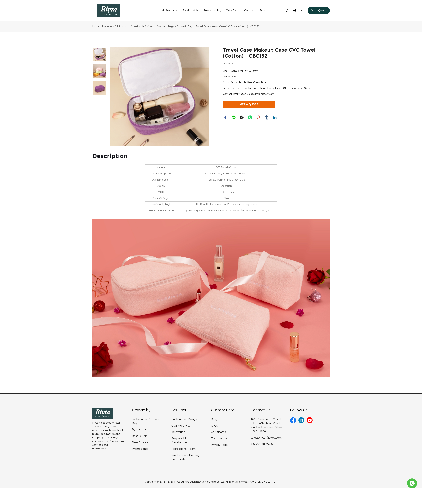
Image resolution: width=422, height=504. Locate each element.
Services (178, 410)
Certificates (218, 432)
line (233, 117)
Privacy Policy (219, 445)
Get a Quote (319, 10)
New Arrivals (140, 442)
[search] (287, 11)
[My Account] (301, 10)
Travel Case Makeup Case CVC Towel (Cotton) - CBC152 (228, 26)
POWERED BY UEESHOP (263, 481)
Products (107, 26)
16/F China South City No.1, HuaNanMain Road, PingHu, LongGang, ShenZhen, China (266, 425)
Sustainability (212, 10)
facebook (225, 117)
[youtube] (310, 420)
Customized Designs (184, 419)
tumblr (266, 117)
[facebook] (293, 420)
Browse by (141, 410)
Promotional (140, 449)
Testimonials (219, 438)
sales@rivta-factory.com (266, 437)
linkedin (274, 117)
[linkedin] (301, 420)
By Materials (190, 10)
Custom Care (222, 410)
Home (95, 26)
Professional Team (183, 449)
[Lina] (412, 483)
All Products (169, 10)
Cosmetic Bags (184, 26)
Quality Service (181, 425)
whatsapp (250, 117)
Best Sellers (139, 436)
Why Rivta (232, 10)
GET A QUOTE (249, 104)
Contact (249, 10)
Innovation (178, 432)
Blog (263, 10)
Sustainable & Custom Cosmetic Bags (152, 26)
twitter (241, 117)
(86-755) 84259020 (263, 444)
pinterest (258, 117)
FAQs (214, 425)
